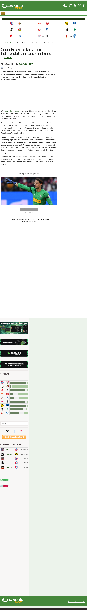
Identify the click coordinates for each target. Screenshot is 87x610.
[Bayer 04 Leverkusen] (7, 386)
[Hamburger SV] (7, 405)
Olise (7, 458)
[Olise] (3, 458)
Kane (7, 450)
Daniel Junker (8, 58)
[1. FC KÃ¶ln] (2, 397)
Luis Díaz (9, 467)
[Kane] (3, 449)
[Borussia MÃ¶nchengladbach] (7, 401)
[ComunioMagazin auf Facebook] (84, 6)
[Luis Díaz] (3, 467)
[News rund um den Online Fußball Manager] (12, 5)
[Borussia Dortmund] (2, 405)
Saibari (8, 463)
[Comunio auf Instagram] (70, 6)
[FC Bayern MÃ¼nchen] (2, 382)
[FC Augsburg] (2, 413)
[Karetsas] (3, 454)
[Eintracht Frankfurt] (7, 394)
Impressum (71, 600)
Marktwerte (8, 42)
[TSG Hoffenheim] (7, 397)
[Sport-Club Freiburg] (2, 409)
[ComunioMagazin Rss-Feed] (75, 6)
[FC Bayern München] (16, 449)
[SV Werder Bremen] (7, 409)
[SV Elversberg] (2, 386)
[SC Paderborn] (7, 390)
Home (2, 42)
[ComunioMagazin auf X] (80, 6)
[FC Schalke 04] (7, 413)
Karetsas (9, 454)
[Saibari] (3, 462)
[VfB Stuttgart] (7, 382)
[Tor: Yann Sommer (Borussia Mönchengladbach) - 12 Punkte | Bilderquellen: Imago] (29, 191)
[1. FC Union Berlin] (2, 394)
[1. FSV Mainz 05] (2, 390)
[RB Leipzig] (2, 401)
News (14, 42)
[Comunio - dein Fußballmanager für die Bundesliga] (65, 6)
